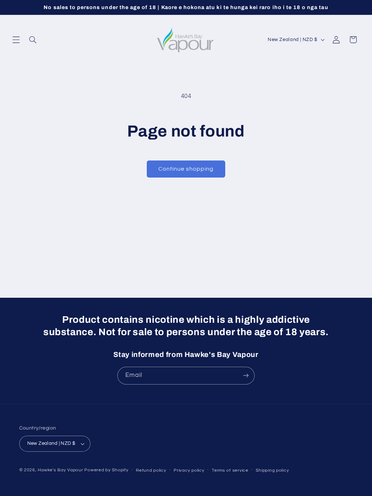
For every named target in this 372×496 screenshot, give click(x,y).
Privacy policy (189, 470)
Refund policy (151, 470)
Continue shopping (186, 169)
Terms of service (230, 470)
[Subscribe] (246, 376)
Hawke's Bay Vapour (60, 470)
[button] (16, 39)
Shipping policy (272, 470)
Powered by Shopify (106, 470)
